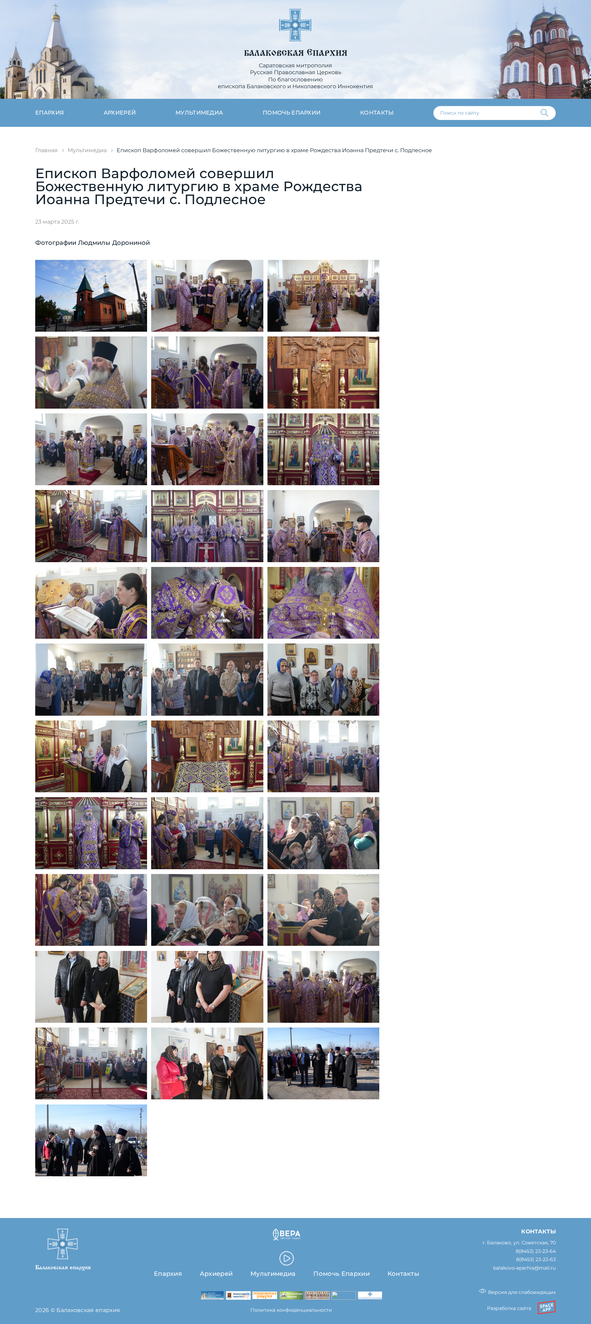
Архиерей (120, 112)
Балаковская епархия (295, 53)
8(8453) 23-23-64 (536, 1251)
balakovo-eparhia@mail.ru (524, 1268)
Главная (46, 150)
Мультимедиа (199, 112)
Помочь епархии (291, 112)
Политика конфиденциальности (291, 1310)
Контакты (377, 112)
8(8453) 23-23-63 (536, 1259)
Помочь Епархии (341, 1273)
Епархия (49, 112)
